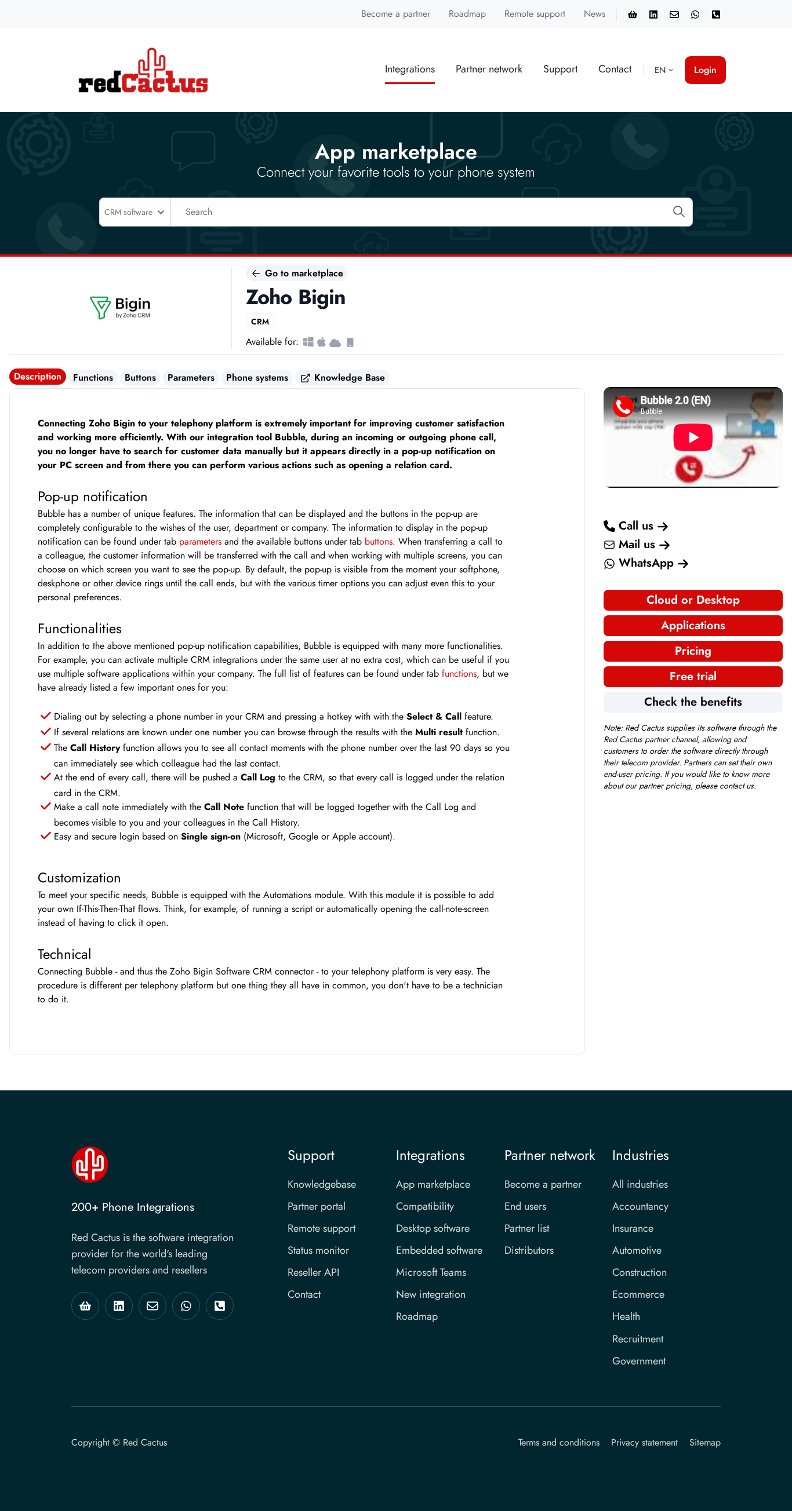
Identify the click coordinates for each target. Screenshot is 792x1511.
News (594, 13)
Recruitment (637, 1338)
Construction (639, 1272)
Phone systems (257, 377)
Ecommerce (638, 1294)
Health (626, 1316)
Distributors (529, 1250)
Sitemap (705, 1442)
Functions (93, 377)
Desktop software (433, 1228)
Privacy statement (644, 1442)
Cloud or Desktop (693, 600)
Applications (693, 625)
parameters (200, 541)
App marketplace (433, 1184)
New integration (431, 1294)
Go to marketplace (302, 273)
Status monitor (318, 1250)
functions (459, 673)
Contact (614, 68)
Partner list (526, 1228)
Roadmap (467, 13)
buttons (379, 541)
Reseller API (313, 1272)
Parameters (191, 377)
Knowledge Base (348, 377)
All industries (640, 1184)
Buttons (140, 377)
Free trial (693, 676)
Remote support (534, 13)
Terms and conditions (559, 1442)
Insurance (632, 1228)
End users (525, 1206)
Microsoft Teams (431, 1272)
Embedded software (439, 1250)
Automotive (637, 1250)
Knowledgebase (322, 1184)
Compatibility (425, 1206)
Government (639, 1360)
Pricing (693, 651)
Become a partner (395, 13)
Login (705, 69)
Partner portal (317, 1206)
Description (37, 376)
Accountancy (640, 1206)
